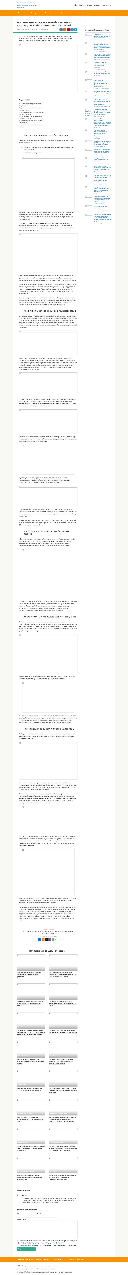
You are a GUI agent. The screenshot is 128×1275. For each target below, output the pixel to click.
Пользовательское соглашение (29, 1259)
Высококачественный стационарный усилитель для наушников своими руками (102, 199)
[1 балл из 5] (27, 932)
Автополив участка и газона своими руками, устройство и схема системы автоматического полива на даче (102, 46)
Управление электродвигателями (99, 68)
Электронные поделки (100, 39)
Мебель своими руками (100, 184)
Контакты (97, 5)
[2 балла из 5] (37, 932)
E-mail (39, 1213)
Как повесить (25, 29)
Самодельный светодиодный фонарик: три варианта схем (102, 36)
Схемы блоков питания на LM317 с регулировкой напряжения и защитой (102, 143)
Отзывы (89, 5)
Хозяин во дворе (51, 13)
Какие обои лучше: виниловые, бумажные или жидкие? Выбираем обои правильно (102, 168)
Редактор (82, 5)
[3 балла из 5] (47, 932)
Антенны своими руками (101, 210)
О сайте (74, 5)
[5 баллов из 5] (67, 932)
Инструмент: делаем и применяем (100, 137)
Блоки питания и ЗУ (99, 146)
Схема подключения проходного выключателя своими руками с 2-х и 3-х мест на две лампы (102, 112)
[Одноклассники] (43, 939)
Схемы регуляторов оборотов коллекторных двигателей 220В (101, 64)
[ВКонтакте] (39, 939)
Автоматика (97, 75)
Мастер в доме (36, 13)
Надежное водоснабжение (101, 163)
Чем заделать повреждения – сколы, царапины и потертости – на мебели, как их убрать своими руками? (102, 179)
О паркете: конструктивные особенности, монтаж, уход (102, 92)
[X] (46, 939)
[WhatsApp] (53, 939)
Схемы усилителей (99, 203)
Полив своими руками (100, 51)
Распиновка (97, 127)
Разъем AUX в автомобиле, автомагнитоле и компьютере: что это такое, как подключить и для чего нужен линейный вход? (102, 122)
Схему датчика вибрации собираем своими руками (102, 72)
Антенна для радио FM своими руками (101, 207)
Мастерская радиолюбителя (102, 59)
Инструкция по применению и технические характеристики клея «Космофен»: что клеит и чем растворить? (102, 83)
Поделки (85, 13)
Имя (18, 1213)
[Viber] (49, 939)
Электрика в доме (99, 116)
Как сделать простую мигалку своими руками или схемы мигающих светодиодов (101, 189)
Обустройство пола (99, 95)
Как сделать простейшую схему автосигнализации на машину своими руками (102, 151)
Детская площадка (99, 223)
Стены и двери (98, 173)
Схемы (96, 193)
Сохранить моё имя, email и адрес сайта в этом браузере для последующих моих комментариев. (47, 1245)
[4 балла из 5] (57, 932)
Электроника (23, 13)
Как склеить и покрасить (70, 13)
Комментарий (21, 1219)
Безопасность (106, 5)
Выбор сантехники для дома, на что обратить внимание (101, 159)
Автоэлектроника (98, 154)
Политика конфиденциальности (26, 1269)
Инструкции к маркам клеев (101, 88)
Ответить (26, 1204)
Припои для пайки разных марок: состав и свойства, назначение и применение (102, 55)
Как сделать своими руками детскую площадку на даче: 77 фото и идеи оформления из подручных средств (102, 218)
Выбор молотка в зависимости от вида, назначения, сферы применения (100, 132)
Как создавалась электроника (102, 106)
